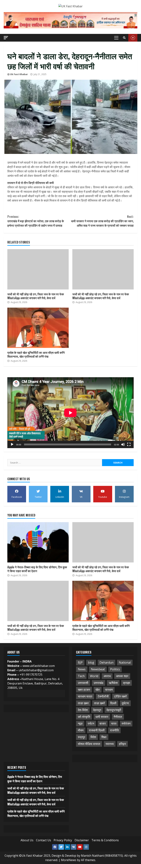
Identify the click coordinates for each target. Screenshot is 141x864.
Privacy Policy (63, 840)
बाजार (103, 723)
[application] (70, 412)
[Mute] (123, 444)
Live (132, 38)
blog (91, 662)
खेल (97, 690)
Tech (81, 676)
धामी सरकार (101, 717)
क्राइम (126, 683)
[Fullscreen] (129, 444)
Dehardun (106, 662)
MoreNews (68, 860)
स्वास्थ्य (110, 744)
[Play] (12, 444)
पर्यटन (91, 723)
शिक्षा (103, 737)
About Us (27, 840)
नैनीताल (118, 717)
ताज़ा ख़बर (83, 703)
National (125, 662)
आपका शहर (122, 676)
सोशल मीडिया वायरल (89, 744)
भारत (113, 723)
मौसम (81, 730)
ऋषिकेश (113, 683)
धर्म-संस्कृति (84, 717)
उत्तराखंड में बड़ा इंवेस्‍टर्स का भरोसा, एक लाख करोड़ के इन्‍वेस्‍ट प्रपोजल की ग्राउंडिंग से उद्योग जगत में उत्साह (35, 221)
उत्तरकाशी (83, 683)
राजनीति (114, 730)
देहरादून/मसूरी (113, 710)
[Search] (124, 37)
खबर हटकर (84, 690)
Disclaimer (82, 840)
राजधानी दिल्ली (97, 730)
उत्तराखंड (98, 683)
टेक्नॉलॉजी (103, 696)
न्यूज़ (80, 723)
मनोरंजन (126, 723)
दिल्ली (113, 703)
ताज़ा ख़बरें (99, 703)
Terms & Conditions (105, 840)
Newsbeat (98, 669)
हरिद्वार (122, 744)
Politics (115, 669)
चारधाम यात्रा (85, 696)
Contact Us (43, 840)
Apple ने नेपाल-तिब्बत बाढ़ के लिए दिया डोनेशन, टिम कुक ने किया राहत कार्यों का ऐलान (38, 542)
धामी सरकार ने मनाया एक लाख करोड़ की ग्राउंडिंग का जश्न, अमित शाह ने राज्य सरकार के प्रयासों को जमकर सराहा (102, 221)
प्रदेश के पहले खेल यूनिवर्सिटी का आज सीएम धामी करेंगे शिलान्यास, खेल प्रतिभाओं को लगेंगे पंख (38, 328)
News (82, 669)
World (94, 676)
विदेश (93, 737)
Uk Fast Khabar (19, 74)
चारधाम (109, 690)
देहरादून (97, 710)
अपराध (107, 676)
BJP (80, 662)
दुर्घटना (125, 703)
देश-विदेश (83, 710)
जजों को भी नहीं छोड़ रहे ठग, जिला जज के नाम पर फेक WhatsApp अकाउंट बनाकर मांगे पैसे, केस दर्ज (38, 269)
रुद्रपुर (81, 737)
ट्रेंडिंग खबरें (120, 696)
